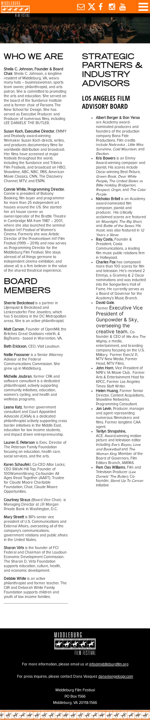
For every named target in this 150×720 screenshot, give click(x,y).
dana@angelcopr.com (115, 676)
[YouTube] (122, 6)
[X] (90, 6)
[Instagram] (111, 6)
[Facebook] (100, 6)
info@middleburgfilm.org (108, 664)
